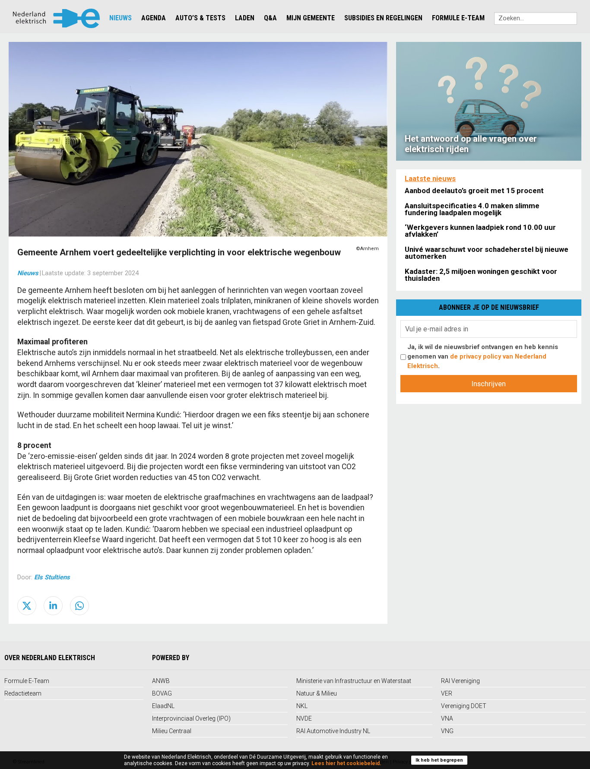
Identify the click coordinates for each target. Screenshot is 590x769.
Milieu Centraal (171, 731)
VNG (447, 731)
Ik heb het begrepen (439, 760)
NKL (302, 705)
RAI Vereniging (460, 680)
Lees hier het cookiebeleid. (346, 763)
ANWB (161, 680)
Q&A (270, 18)
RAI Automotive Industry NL (333, 731)
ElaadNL (163, 705)
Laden (244, 18)
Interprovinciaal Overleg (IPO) (191, 718)
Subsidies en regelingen (383, 18)
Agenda (153, 18)
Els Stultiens (52, 577)
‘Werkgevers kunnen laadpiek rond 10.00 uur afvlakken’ (480, 230)
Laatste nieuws (430, 178)
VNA (447, 718)
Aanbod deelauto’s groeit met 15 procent (474, 190)
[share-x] (26, 605)
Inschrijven (489, 383)
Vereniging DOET (463, 705)
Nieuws (120, 18)
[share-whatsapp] (79, 605)
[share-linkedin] (53, 605)
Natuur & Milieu (316, 693)
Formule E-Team (458, 18)
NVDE (304, 718)
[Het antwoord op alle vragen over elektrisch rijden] (488, 100)
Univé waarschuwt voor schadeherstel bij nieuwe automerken (486, 253)
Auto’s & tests (200, 18)
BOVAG (162, 693)
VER (446, 693)
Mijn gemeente (310, 18)
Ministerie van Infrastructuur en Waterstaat (353, 680)
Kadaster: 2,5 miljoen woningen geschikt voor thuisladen (481, 275)
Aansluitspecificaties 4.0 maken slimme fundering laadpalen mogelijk (472, 209)
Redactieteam (22, 693)
